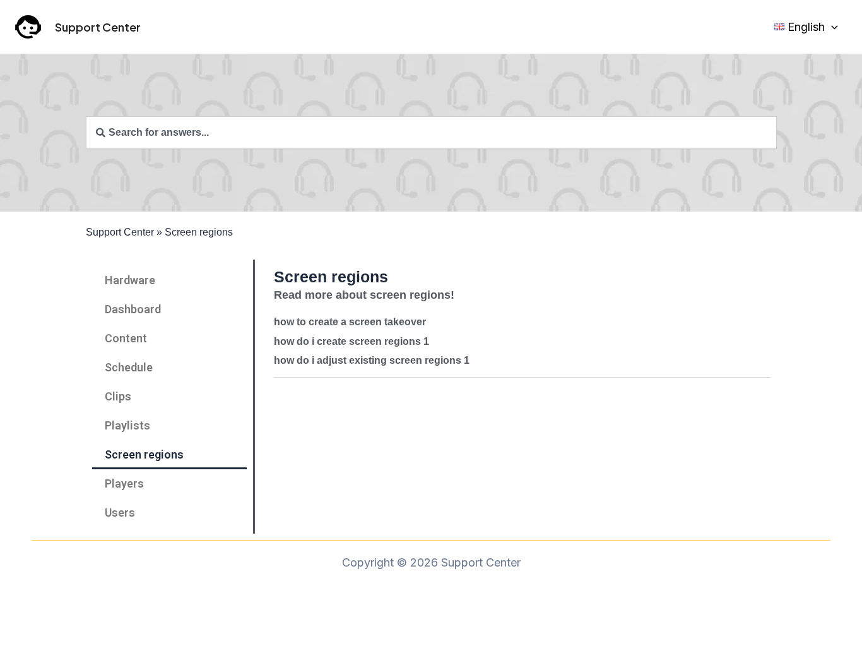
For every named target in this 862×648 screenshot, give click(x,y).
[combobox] (431, 132)
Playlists (127, 425)
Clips (118, 396)
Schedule (129, 367)
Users (120, 512)
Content (126, 338)
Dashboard (133, 309)
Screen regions (144, 454)
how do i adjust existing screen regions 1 (371, 360)
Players (124, 483)
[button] (831, 27)
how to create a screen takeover (350, 321)
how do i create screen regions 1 (351, 341)
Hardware (130, 280)
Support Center (98, 27)
